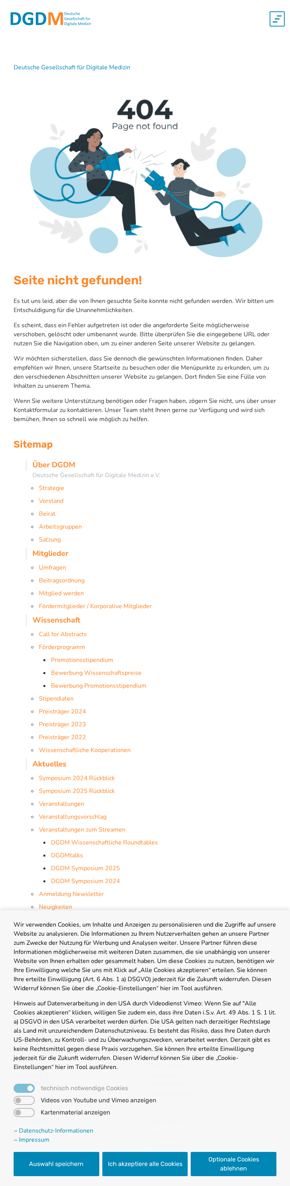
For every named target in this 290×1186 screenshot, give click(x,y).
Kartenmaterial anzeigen (75, 1113)
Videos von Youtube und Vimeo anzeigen (98, 1100)
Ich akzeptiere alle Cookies (145, 1163)
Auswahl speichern (56, 1163)
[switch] (24, 1100)
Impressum (33, 1140)
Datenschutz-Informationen (55, 1131)
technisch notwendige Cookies (84, 1088)
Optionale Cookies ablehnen (233, 1164)
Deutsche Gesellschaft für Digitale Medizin (72, 67)
